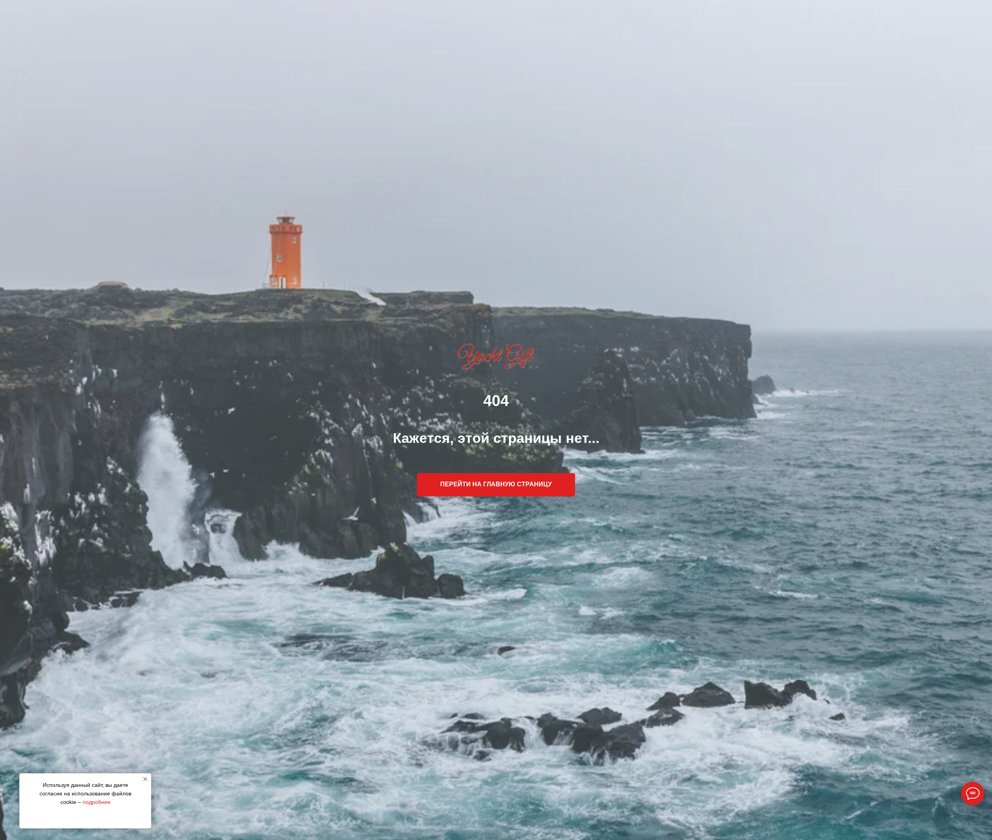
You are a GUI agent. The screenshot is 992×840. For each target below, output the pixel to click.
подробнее (96, 802)
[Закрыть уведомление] (145, 779)
